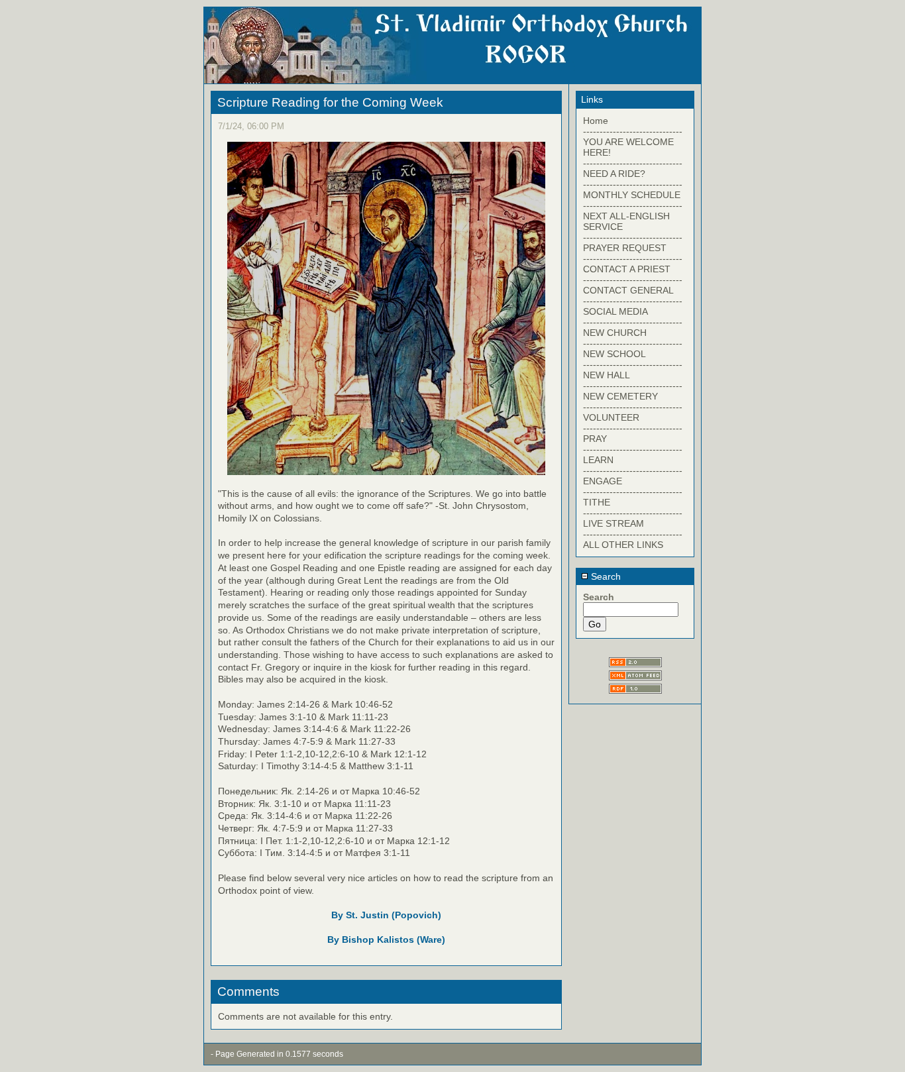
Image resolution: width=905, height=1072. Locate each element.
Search (604, 576)
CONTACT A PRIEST (626, 269)
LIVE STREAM (613, 523)
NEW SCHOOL (614, 353)
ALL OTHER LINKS (623, 544)
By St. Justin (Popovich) (386, 915)
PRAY (595, 438)
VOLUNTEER (611, 417)
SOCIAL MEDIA (615, 311)
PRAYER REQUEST (624, 247)
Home (595, 120)
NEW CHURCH (615, 332)
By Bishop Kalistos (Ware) (386, 939)
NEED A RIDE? (614, 173)
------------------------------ (632, 131)
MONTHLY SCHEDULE (631, 194)
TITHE (596, 502)
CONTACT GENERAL (628, 290)
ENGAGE (602, 481)
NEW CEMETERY (620, 396)
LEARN (598, 460)
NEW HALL (606, 375)
